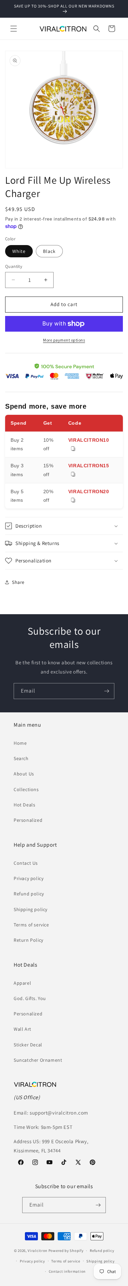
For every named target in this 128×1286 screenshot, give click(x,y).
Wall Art (22, 1029)
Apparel (22, 983)
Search (21, 758)
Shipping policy (30, 909)
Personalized (28, 820)
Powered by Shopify (66, 1250)
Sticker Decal (28, 1045)
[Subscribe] (106, 691)
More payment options (64, 340)
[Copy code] (73, 449)
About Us (24, 774)
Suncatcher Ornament (38, 1060)
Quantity (13, 266)
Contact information (67, 1271)
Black (49, 251)
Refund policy (29, 894)
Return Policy (28, 940)
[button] (13, 28)
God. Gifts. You (30, 998)
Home (20, 743)
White (19, 251)
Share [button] (18, 582)
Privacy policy (28, 878)
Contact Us (26, 863)
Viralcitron (37, 1250)
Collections (26, 789)
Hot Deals (24, 805)
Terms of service (31, 925)
